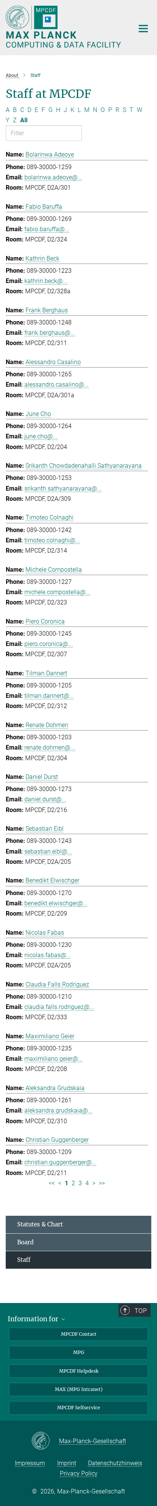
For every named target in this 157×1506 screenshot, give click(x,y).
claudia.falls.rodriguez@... (59, 1006)
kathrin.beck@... (45, 281)
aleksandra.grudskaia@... (58, 1110)
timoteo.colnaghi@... (52, 540)
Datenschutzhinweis (115, 1463)
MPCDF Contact (78, 1334)
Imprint (66, 1463)
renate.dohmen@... (49, 747)
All (23, 120)
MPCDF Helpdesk (78, 1371)
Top (141, 1310)
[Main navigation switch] (143, 28)
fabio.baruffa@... (46, 229)
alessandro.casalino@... (56, 384)
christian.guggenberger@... (60, 1162)
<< (52, 1183)
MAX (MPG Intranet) (79, 1389)
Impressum (30, 1463)
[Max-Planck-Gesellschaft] (45, 1441)
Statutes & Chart (40, 1224)
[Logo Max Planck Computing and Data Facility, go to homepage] (64, 27)
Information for (34, 1319)
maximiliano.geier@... (53, 1058)
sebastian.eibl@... (48, 851)
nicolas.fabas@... (47, 955)
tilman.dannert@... (49, 695)
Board (25, 1242)
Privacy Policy (79, 1473)
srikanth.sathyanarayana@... (63, 488)
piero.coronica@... (48, 643)
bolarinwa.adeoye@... (53, 177)
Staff (23, 1259)
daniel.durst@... (45, 799)
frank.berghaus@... (49, 332)
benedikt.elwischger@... (56, 903)
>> (102, 1183)
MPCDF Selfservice (78, 1407)
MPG (78, 1352)
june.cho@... (41, 436)
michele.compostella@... (57, 592)
